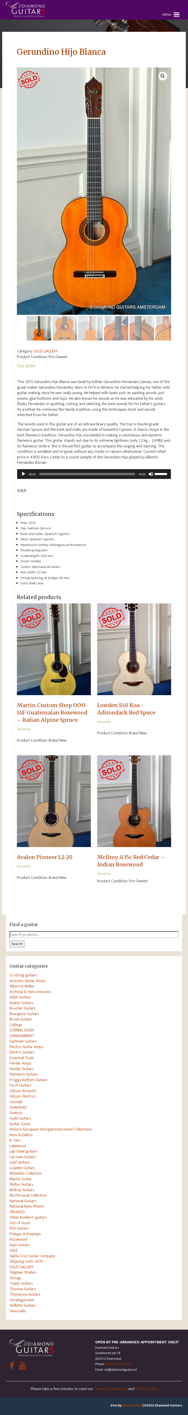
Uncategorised (22, 1300)
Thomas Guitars (23, 1289)
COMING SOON (22, 1030)
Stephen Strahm (23, 1272)
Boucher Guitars (23, 1008)
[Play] (23, 474)
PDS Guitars (19, 1228)
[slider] (161, 473)
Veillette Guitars (23, 1305)
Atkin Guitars (20, 997)
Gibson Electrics (23, 1096)
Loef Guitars (20, 1162)
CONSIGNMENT (22, 1035)
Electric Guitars (22, 1052)
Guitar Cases (20, 1124)
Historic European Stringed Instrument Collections (51, 1129)
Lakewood (18, 1146)
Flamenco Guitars (24, 1074)
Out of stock (20, 1223)
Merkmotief (132, 1405)
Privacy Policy (146, 1388)
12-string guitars (23, 975)
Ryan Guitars (20, 1245)
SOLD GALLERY (46, 351)
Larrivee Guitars (23, 1157)
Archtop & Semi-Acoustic (30, 991)
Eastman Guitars (23, 1041)
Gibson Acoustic (23, 1090)
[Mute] (150, 474)
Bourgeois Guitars (24, 1013)
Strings (15, 1278)
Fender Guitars (22, 1068)
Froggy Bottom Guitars (28, 1079)
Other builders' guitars (28, 1217)
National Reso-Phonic (27, 1206)
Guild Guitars (20, 1118)
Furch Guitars (20, 1085)
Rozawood (18, 1239)
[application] (94, 474)
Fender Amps (20, 1063)
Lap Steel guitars (23, 1151)
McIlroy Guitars (22, 1190)
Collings (16, 1024)
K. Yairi (15, 1140)
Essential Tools (22, 1057)
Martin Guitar (21, 1179)
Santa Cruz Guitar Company (32, 1256)
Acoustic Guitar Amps (28, 980)
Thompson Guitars (25, 1294)
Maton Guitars (21, 1184)
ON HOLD (17, 1212)
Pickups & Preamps (25, 1234)
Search (17, 943)
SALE (14, 1250)
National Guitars (23, 1201)
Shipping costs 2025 (26, 1261)
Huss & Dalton (21, 1135)
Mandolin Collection (26, 1173)
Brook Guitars (21, 1019)
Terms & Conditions (110, 1388)
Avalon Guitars (21, 1002)
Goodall (16, 1101)
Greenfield (18, 1107)
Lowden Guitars (22, 1168)
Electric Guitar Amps (26, 1046)
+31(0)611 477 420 (118, 1364)
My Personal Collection (28, 1195)
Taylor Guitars (21, 1283)
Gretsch (16, 1112)
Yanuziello (18, 1311)
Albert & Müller (22, 986)
